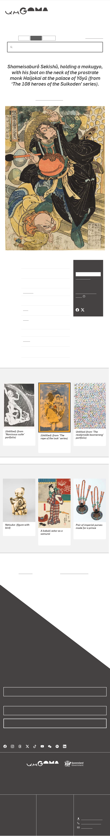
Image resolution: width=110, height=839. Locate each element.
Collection (26, 20)
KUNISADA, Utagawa (51, 537)
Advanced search (94, 37)
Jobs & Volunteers (31, 836)
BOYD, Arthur (12, 441)
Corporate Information (82, 836)
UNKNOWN (10, 531)
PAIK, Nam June (84, 441)
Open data (8, 804)
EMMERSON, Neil (49, 445)
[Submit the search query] (9, 47)
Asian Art (28, 292)
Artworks (13, 31)
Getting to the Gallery (92, 815)
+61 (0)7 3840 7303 (91, 819)
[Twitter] (82, 306)
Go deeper (41, 31)
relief (26, 319)
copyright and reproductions (62, 572)
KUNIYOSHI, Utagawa (49, 99)
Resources (48, 38)
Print (25, 309)
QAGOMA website (12, 807)
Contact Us (86, 823)
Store (6, 810)
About (6, 817)
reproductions (14, 572)
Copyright (62, 836)
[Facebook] (77, 306)
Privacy (48, 836)
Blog (5, 814)
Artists (27, 31)
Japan (26, 340)
